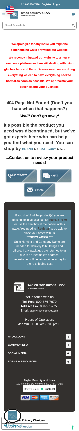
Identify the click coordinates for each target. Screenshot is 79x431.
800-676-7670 (46, 301)
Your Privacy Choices (29, 420)
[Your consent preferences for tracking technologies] (72, 427)
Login (56, 4)
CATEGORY (48, 149)
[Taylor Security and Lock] (30, 15)
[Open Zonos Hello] (8, 8)
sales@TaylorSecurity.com (44, 310)
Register (46, 4)
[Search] (73, 25)
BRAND (28, 149)
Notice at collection (18, 426)
